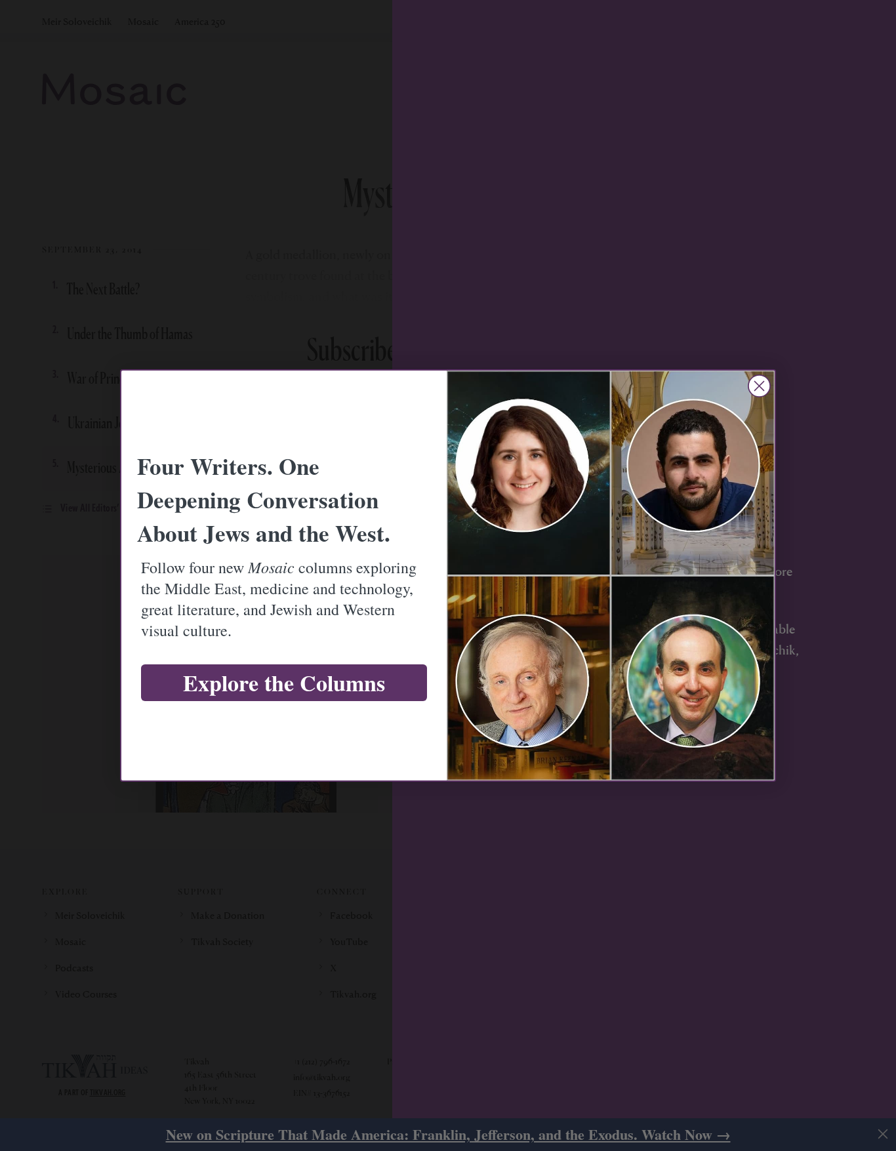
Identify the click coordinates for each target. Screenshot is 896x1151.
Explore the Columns (284, 682)
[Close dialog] (759, 385)
